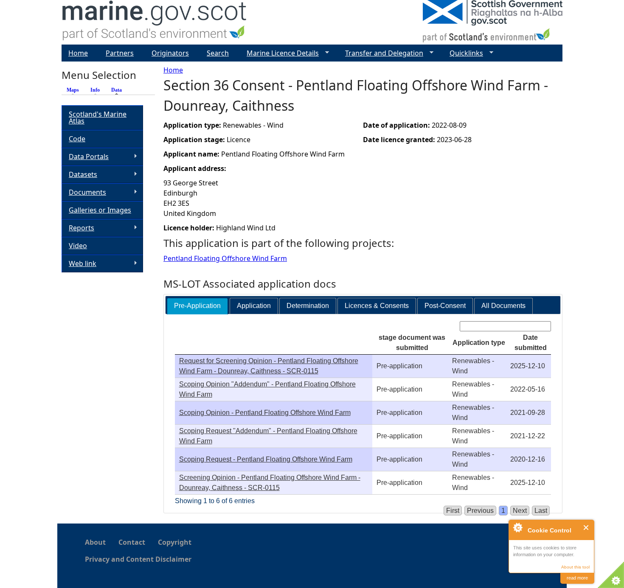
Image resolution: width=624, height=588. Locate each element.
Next (520, 510)
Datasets (79, 174)
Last (540, 510)
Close (586, 527)
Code (77, 138)
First (452, 510)
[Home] (155, 22)
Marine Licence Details (279, 53)
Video (78, 245)
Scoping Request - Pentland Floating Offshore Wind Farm (265, 459)
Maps (73, 90)
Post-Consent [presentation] (445, 305)
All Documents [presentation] (503, 305)
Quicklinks (463, 53)
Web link (79, 264)
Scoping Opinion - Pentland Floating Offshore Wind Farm (265, 412)
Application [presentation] (254, 305)
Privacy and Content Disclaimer (138, 559)
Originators (170, 53)
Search (218, 53)
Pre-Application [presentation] (197, 305)
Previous (480, 510)
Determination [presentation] (308, 305)
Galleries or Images (100, 210)
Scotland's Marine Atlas (97, 117)
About (95, 542)
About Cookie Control (517, 527)
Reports (78, 228)
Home (173, 70)
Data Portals (85, 157)
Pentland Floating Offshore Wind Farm (225, 258)
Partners (120, 53)
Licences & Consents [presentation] (377, 305)
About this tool (575, 567)
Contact (131, 542)
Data (118, 90)
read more (577, 577)
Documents (84, 192)
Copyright (174, 542)
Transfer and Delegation (380, 53)
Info (95, 90)
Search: (446, 326)
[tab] (197, 306)
